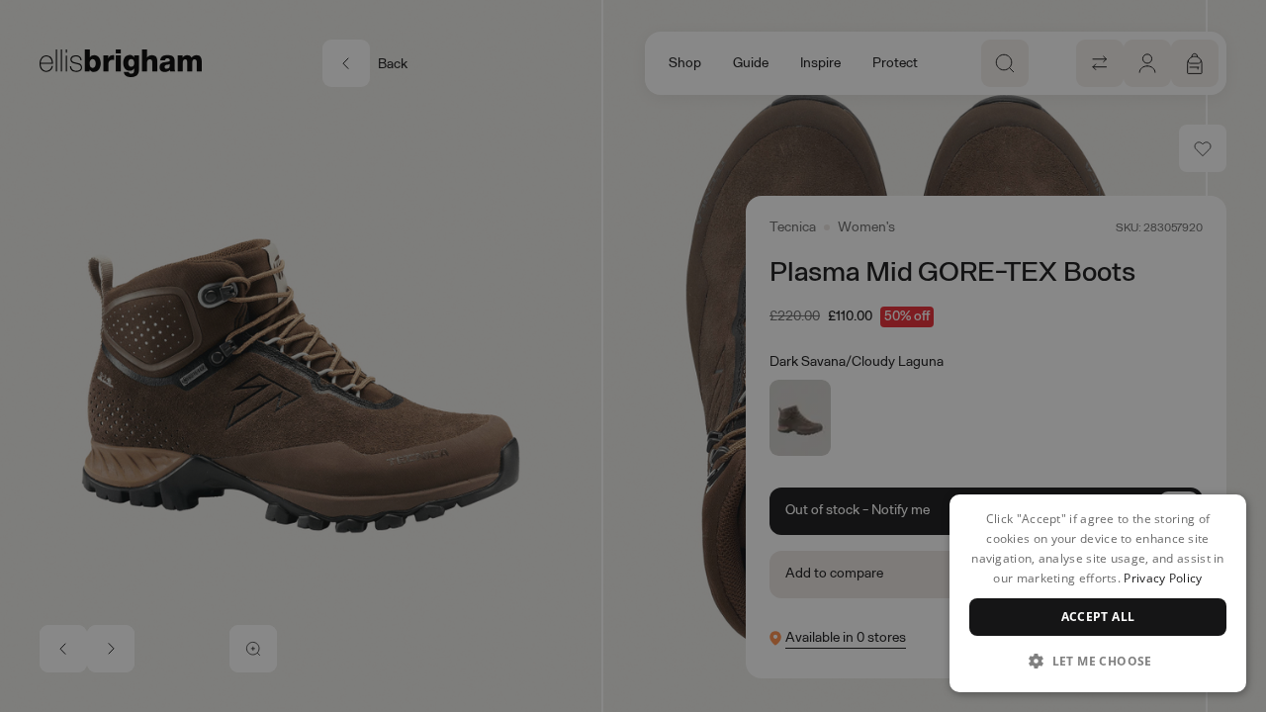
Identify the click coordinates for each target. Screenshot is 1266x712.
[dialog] (1098, 593)
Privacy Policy (1163, 578)
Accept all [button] (1098, 616)
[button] (1097, 660)
